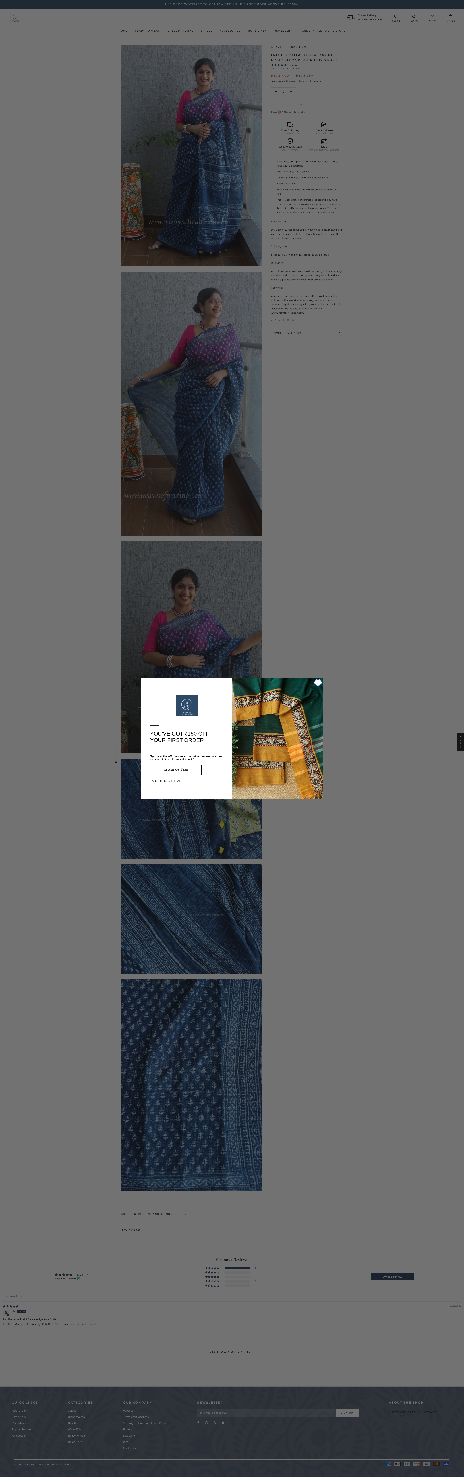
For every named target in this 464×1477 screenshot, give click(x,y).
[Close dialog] (318, 682)
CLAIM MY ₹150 (176, 770)
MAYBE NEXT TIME (166, 781)
